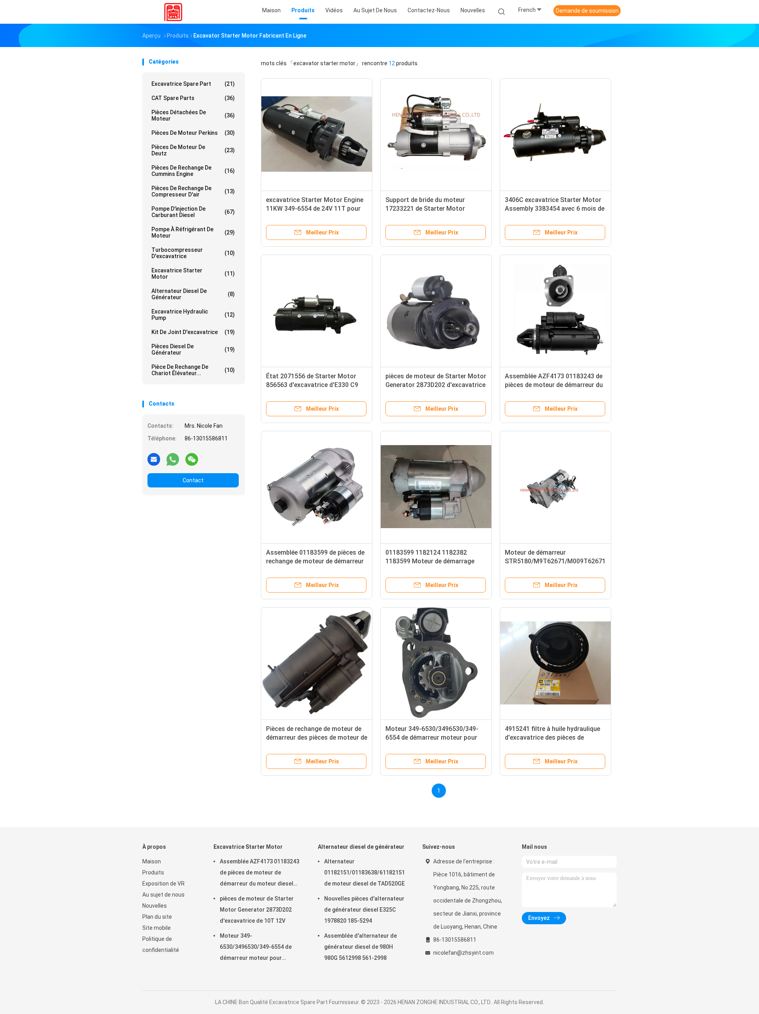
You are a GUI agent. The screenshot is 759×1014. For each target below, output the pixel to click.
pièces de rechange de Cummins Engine (193, 170)
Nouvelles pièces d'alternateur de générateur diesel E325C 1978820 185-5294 (364, 909)
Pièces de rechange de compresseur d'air (193, 191)
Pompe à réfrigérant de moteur (193, 232)
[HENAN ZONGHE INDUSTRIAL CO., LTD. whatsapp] (172, 459)
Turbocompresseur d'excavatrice (193, 253)
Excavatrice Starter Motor (193, 273)
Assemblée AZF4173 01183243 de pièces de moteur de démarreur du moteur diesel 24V (554, 384)
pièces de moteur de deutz (193, 150)
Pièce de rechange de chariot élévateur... (193, 370)
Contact (193, 480)
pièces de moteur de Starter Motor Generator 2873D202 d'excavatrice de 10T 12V (435, 384)
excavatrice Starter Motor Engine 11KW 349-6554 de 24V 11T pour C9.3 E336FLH (314, 208)
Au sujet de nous (163, 894)
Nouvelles (154, 906)
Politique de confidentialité (160, 944)
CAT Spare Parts (193, 98)
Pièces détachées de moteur (193, 115)
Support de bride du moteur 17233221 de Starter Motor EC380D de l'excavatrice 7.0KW (429, 208)
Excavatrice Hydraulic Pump (193, 314)
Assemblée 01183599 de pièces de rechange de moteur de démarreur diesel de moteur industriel (315, 561)
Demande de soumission (587, 11)
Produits (153, 872)
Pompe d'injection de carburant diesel (193, 212)
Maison (151, 861)
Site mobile (156, 928)
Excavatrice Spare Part (193, 84)
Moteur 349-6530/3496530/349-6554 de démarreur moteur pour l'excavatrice (431, 737)
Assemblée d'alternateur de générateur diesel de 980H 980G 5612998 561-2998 (360, 947)
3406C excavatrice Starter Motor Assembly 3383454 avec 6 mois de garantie (554, 208)
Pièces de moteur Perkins (193, 133)
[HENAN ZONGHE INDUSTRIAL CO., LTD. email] (153, 459)
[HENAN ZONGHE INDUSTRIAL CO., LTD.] (173, 11)
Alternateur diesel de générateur (193, 294)
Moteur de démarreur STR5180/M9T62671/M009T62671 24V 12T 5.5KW (555, 561)
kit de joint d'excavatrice (193, 332)
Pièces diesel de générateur (193, 349)
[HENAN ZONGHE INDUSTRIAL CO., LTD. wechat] (191, 459)
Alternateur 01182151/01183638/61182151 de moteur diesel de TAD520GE (364, 872)
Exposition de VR (163, 883)
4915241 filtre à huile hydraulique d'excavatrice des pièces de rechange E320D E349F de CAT (552, 737)
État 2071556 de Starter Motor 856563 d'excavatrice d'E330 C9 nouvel (312, 384)
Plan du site (157, 917)
